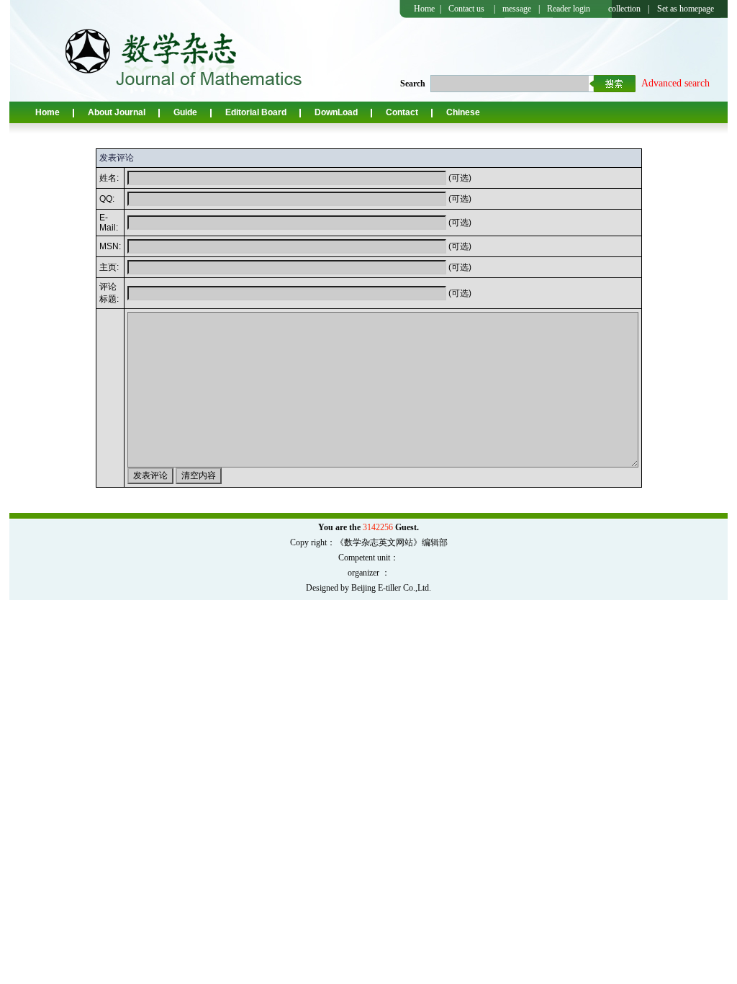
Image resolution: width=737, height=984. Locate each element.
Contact (402, 112)
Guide (185, 112)
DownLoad (336, 112)
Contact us (466, 9)
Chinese (463, 112)
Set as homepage (685, 9)
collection (624, 9)
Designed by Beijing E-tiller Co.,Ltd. (368, 588)
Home (424, 9)
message (516, 9)
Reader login (568, 9)
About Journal (116, 112)
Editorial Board (255, 112)
